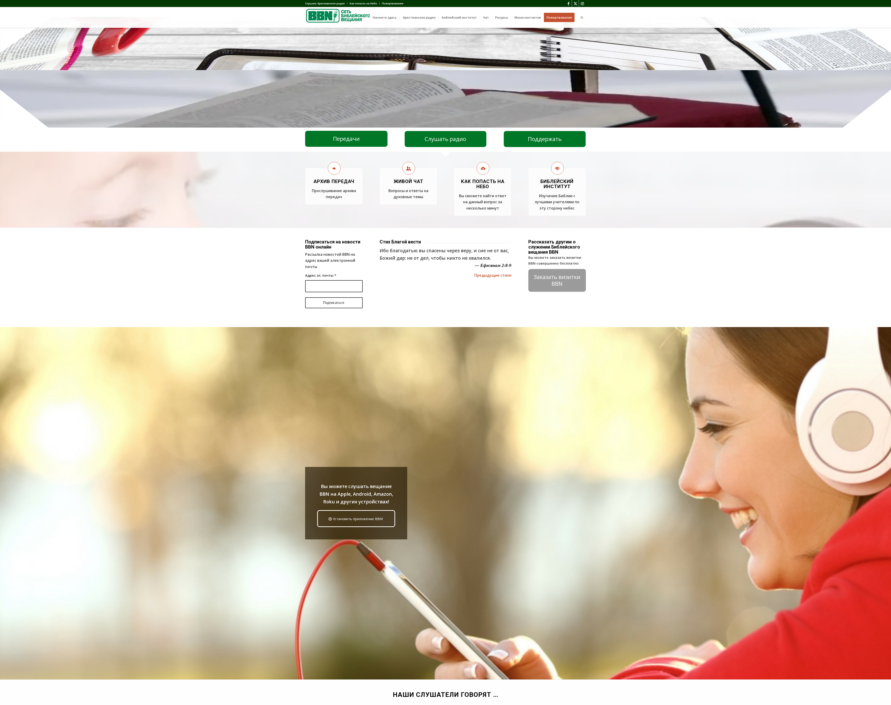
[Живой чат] (408, 168)
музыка (465, 124)
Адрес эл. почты (320, 275)
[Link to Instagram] (582, 3)
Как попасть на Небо (363, 3)
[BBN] (340, 17)
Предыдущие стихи (492, 275)
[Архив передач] (334, 168)
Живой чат (408, 181)
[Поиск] (582, 17)
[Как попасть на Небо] (483, 168)
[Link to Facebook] (568, 3)
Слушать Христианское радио (325, 3)
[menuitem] (326, 3)
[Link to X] (575, 3)
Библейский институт (557, 184)
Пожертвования (392, 3)
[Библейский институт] (557, 168)
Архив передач (333, 181)
